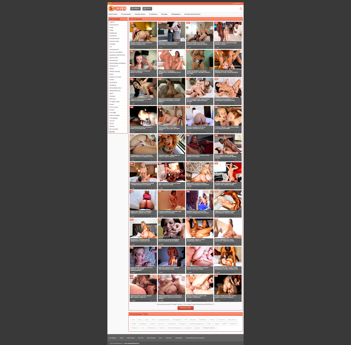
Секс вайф (113, 112)
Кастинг (112, 79)
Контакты (169, 338)
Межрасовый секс (115, 90)
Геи (111, 46)
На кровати (172, 324)
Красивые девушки (197, 324)
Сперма (162, 328)
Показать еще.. (185, 308)
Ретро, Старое (114, 107)
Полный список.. (209, 328)
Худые (217, 324)
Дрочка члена (114, 57)
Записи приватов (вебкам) (118, 63)
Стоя (153, 320)
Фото (160, 338)
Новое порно (112, 14)
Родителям (178, 338)
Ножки (152, 324)
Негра (209, 324)
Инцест (112, 74)
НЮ (185, 320)
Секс (133, 320)
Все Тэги (112, 132)
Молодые (112, 96)
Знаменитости (114, 66)
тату (142, 328)
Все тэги (140, 338)
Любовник (203, 320)
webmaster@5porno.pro (133, 343)
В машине (112, 44)
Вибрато (135, 328)
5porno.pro (119, 343)
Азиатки (112, 22)
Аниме (111, 27)
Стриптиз (221, 320)
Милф (134, 324)
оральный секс (164, 320)
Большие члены (114, 41)
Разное (112, 104)
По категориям (126, 14)
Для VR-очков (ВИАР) (116, 52)
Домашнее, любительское (117, 55)
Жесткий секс (114, 60)
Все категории (114, 129)
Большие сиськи (114, 38)
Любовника (151, 328)
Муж (140, 320)
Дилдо (197, 328)
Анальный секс (114, 25)
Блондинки (177, 320)
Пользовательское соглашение (195, 338)
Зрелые (112, 68)
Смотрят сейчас (140, 14)
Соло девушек (114, 118)
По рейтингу (153, 14)
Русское (112, 110)
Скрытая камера (115, 115)
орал (147, 320)
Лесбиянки (113, 85)
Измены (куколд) (115, 71)
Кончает (161, 324)
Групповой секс (114, 49)
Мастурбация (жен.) (116, 88)
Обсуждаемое (175, 14)
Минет (111, 93)
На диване (143, 324)
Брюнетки (232, 320)
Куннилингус (113, 82)
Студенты (182, 324)
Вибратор (233, 324)
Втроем (193, 320)
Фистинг (112, 126)
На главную (112, 338)
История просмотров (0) (192, 14)
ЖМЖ (225, 324)
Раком (212, 320)
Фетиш (112, 123)
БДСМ (111, 30)
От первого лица (114, 101)
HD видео (164, 14)
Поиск (121, 338)
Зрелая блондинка (175, 328)
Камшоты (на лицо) (115, 77)
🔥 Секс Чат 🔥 (237, 3)
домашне (188, 328)
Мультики (113, 99)
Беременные (113, 33)
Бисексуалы (113, 35)
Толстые (112, 121)
